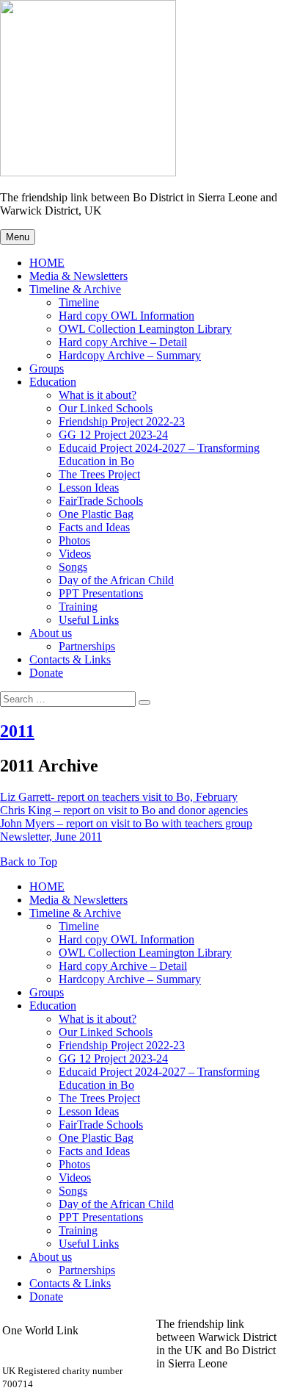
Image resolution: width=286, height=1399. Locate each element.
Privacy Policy (190, 1390)
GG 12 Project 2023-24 (113, 434)
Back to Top (28, 861)
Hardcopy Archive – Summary (130, 355)
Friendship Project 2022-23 (122, 421)
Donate (46, 672)
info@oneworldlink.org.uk (64, 1343)
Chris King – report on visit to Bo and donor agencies (124, 810)
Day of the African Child (116, 580)
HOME (47, 262)
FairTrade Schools (101, 500)
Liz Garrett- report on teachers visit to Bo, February (119, 797)
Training (78, 606)
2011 (17, 731)
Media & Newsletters (78, 276)
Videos (75, 553)
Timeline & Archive (75, 289)
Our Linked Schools (106, 408)
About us (50, 633)
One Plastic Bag (96, 514)
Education (52, 381)
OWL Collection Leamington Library (145, 329)
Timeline (79, 302)
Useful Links (89, 620)
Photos (74, 540)
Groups (46, 368)
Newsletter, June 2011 (51, 836)
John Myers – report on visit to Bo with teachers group (126, 823)
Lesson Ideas (89, 487)
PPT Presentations (101, 593)
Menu (17, 236)
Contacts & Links (70, 659)
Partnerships (87, 646)
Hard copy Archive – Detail (123, 342)
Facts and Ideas (94, 527)
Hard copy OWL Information (126, 315)
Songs (73, 567)
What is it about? (97, 395)
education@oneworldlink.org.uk (77, 1357)
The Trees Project (99, 474)
